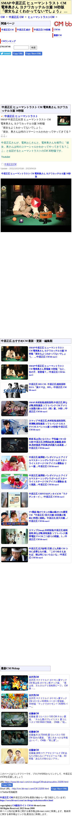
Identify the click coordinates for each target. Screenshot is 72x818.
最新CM (58, 35)
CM (3, 17)
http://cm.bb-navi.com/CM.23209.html (30, 788)
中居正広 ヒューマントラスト (21, 116)
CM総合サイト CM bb (22, 805)
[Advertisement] (36, 82)
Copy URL (18, 53)
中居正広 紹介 (23, 29)
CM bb (57, 29)
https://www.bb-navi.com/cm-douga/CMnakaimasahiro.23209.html (36, 782)
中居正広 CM (16, 17)
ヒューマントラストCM (41, 17)
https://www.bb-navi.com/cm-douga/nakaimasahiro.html (26, 800)
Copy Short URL (34, 53)
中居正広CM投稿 (42, 29)
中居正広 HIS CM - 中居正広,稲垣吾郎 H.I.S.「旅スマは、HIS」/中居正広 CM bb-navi (47, 387)
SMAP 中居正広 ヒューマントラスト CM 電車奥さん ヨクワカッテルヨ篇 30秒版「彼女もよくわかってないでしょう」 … (34, 7)
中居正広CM (7, 29)
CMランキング (8, 41)
